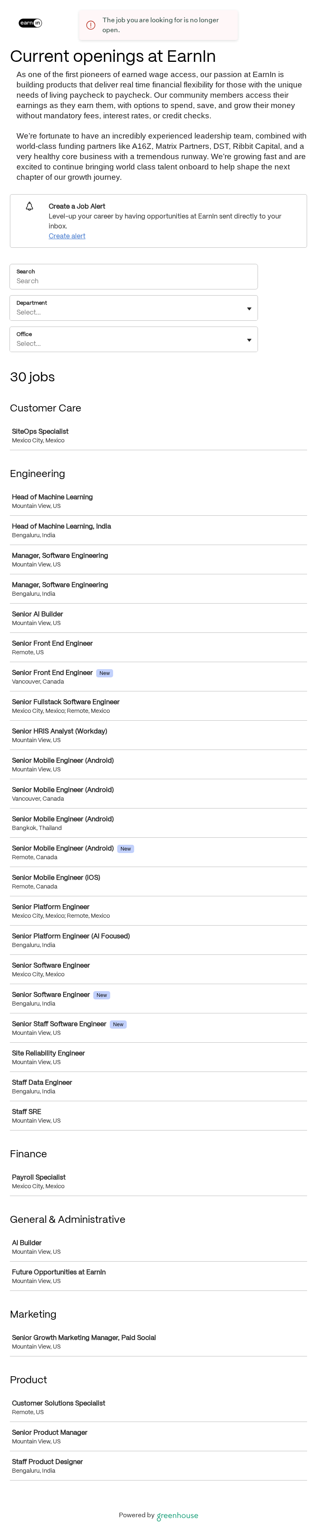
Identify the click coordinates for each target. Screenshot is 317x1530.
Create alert (67, 235)
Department (32, 302)
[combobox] (17, 312)
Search (26, 271)
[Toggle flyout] (249, 309)
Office (24, 334)
